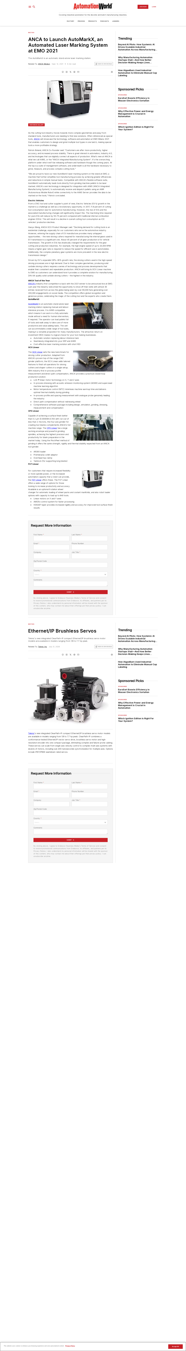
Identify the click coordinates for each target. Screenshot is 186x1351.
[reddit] (74, 72)
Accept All (175, 1346)
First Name (38, 535)
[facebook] (63, 72)
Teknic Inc (42, 647)
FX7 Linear (37, 480)
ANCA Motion (44, 64)
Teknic (31, 733)
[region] (93, 1346)
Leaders (115, 21)
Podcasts (104, 21)
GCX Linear (37, 352)
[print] (112, 72)
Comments (37, 580)
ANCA (37, 139)
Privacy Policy (70, 1346)
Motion (31, 32)
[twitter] (70, 72)
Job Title (76, 552)
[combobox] (70, 574)
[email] (78, 72)
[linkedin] (67, 72)
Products (92, 21)
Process (81, 21)
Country (37, 570)
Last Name (77, 535)
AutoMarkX (33, 304)
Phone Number (78, 543)
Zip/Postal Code (40, 561)
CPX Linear (52, 428)
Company (37, 552)
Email (36, 543)
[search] (34, 6)
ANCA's (32, 284)
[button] (29, 6)
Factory (70, 21)
